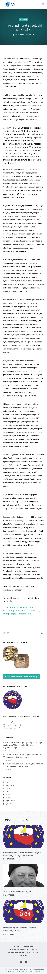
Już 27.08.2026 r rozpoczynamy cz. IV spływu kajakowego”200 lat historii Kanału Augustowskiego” (23, 745)
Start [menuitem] (16, 946)
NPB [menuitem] (28, 953)
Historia (23, 19)
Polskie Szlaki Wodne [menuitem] (19, 949)
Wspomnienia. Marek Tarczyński (17, 891)
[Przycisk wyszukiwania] (41, 632)
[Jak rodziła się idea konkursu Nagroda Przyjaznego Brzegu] (23, 911)
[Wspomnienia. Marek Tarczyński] (23, 875)
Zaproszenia (10, 801)
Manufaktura (35, 971)
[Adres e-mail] (26, 962)
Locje (7, 788)
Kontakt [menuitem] (23, 956)
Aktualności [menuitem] (27, 946)
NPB (7, 791)
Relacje (8, 795)
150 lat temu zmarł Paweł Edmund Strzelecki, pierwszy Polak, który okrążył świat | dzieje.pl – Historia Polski (22, 610)
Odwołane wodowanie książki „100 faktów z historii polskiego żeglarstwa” (23, 765)
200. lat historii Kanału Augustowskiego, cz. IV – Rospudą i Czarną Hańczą (23, 755)
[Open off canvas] (43, 4)
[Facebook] (21, 962)
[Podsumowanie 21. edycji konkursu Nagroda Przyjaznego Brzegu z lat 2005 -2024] (23, 836)
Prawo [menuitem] (36, 953)
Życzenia (9, 804)
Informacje (9, 785)
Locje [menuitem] (34, 949)
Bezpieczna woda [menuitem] (16, 953)
